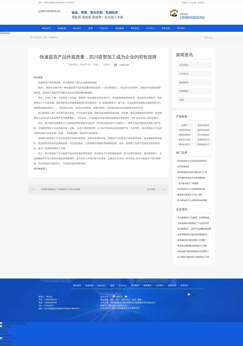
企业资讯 (183, 65)
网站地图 (104, 299)
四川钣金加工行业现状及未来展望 (192, 200)
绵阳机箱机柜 (185, 130)
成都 (139, 299)
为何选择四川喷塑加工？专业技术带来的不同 (194, 223)
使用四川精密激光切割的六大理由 (192, 246)
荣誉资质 (166, 28)
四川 (134, 299)
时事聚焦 (183, 91)
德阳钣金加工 (203, 144)
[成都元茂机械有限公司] (49, 11)
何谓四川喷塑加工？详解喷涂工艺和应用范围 (60, 189)
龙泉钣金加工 (203, 139)
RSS (112, 299)
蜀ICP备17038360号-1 (118, 305)
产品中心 (104, 28)
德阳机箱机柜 (203, 130)
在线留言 (184, 3)
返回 (207, 37)
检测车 (185, 125)
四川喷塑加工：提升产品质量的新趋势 (194, 229)
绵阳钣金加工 (185, 144)
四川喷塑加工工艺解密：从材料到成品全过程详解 (194, 217)
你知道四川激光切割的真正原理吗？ (193, 251)
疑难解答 (183, 82)
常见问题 (193, 3)
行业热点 (183, 74)
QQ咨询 (3, 329)
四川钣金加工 (40, 168)
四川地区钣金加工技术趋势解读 (191, 178)
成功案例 (119, 28)
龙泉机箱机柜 (203, 125)
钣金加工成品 (185, 139)
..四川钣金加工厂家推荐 (187, 183)
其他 (61, 37)
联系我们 (201, 3)
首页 (45, 37)
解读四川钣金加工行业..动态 (189, 195)
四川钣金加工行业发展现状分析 (191, 189)
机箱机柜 (62, 28)
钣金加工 (77, 28)
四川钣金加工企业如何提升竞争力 (192, 161)
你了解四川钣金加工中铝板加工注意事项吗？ (194, 257)
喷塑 (90, 28)
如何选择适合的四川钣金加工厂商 (192, 172)
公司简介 (150, 28)
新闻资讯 (135, 28)
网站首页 (46, 28)
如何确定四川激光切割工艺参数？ (192, 240)
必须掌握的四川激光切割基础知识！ (193, 234)
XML (118, 299)
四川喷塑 (38, 77)
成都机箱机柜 (185, 135)
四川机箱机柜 (203, 135)
